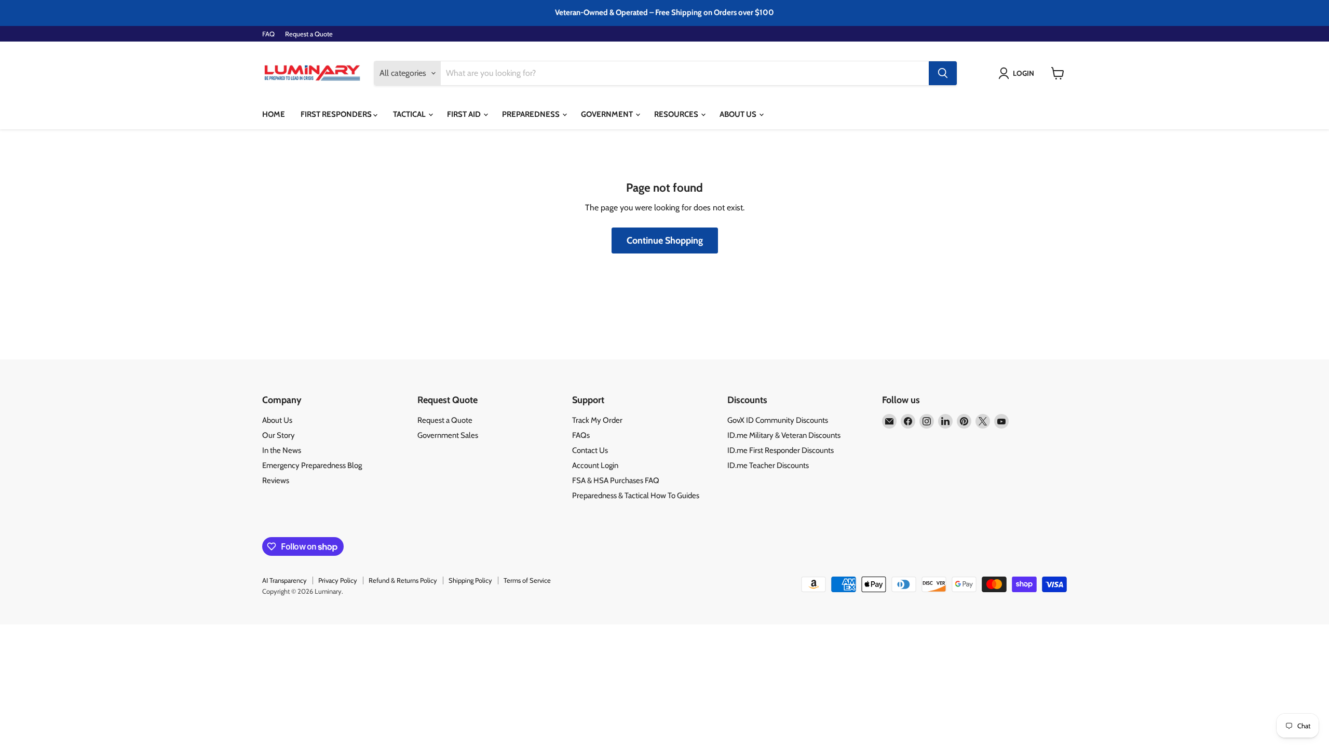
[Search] (943, 73)
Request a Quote (309, 34)
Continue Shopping (665, 240)
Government (607, 114)
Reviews (275, 480)
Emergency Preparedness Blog (312, 465)
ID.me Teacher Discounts (768, 465)
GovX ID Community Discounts (777, 420)
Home (273, 114)
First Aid (464, 114)
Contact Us (590, 450)
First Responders (337, 114)
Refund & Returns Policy (403, 580)
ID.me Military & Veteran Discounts (783, 435)
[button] (1018, 73)
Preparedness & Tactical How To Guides (635, 495)
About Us (739, 114)
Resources (677, 114)
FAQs (581, 435)
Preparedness (531, 114)
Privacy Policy (337, 580)
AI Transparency (284, 580)
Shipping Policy (470, 580)
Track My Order (597, 420)
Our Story (278, 435)
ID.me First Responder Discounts (780, 450)
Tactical (410, 114)
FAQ (268, 34)
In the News (281, 450)
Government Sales (447, 435)
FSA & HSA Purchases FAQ (615, 480)
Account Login (595, 465)
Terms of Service (527, 580)
